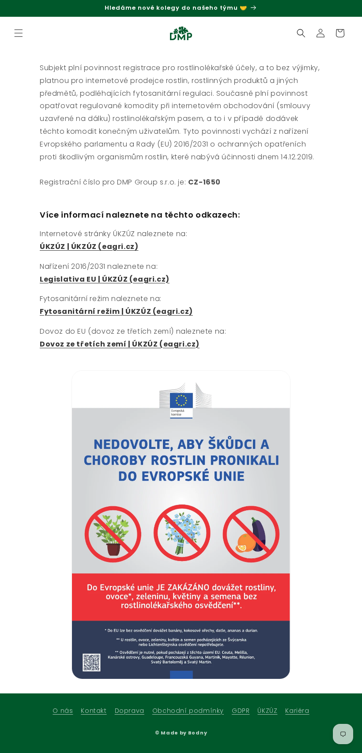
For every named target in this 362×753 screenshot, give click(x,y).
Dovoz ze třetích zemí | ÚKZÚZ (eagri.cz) (120, 344)
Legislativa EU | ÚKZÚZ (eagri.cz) (105, 279)
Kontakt (93, 710)
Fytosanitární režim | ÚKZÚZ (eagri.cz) (116, 311)
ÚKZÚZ (267, 710)
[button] (18, 33)
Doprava (129, 710)
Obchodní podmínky (188, 710)
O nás (63, 710)
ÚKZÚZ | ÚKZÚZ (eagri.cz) (89, 246)
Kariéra (297, 710)
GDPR (240, 710)
